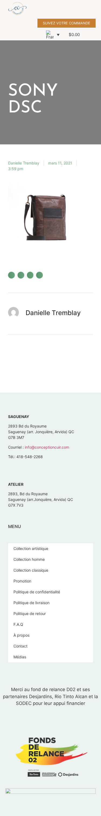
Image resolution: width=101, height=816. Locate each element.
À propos (21, 635)
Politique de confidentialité (36, 592)
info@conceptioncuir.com (47, 447)
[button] (97, 9)
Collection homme (29, 559)
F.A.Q (18, 624)
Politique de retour (29, 613)
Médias (19, 657)
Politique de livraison (31, 602)
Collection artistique (30, 548)
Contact (20, 646)
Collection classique (30, 570)
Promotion (22, 581)
